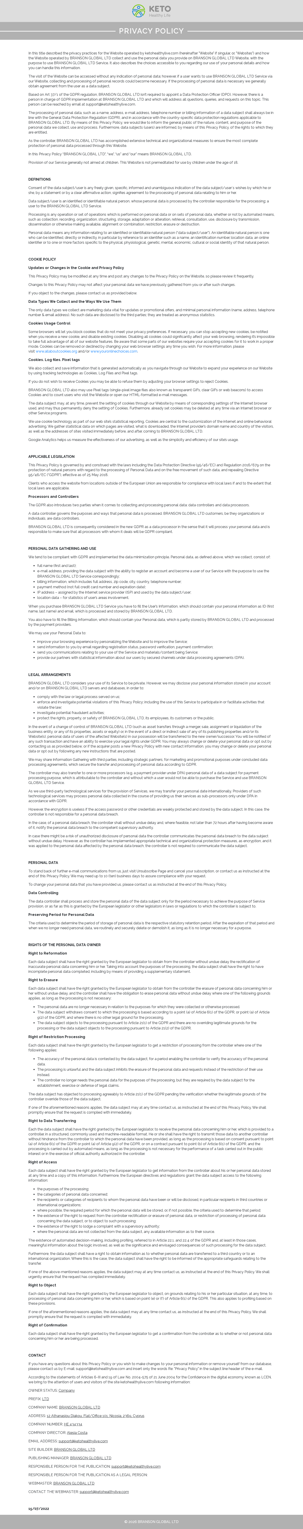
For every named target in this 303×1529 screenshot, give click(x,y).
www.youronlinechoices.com (114, 351)
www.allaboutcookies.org (56, 351)
